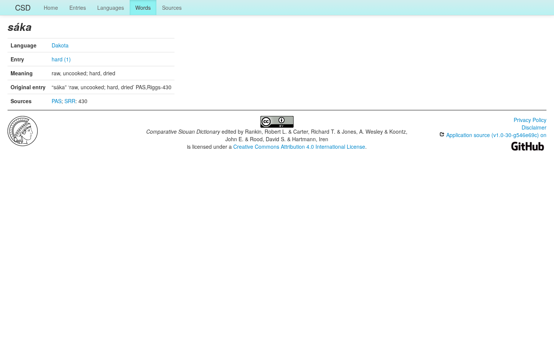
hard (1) (61, 59)
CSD (23, 7)
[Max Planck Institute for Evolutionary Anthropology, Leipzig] (23, 130)
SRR (69, 101)
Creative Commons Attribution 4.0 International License (299, 146)
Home (51, 7)
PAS (56, 101)
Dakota (60, 45)
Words (143, 7)
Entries (77, 7)
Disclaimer (534, 127)
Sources (172, 7)
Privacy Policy (530, 120)
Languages (110, 7)
